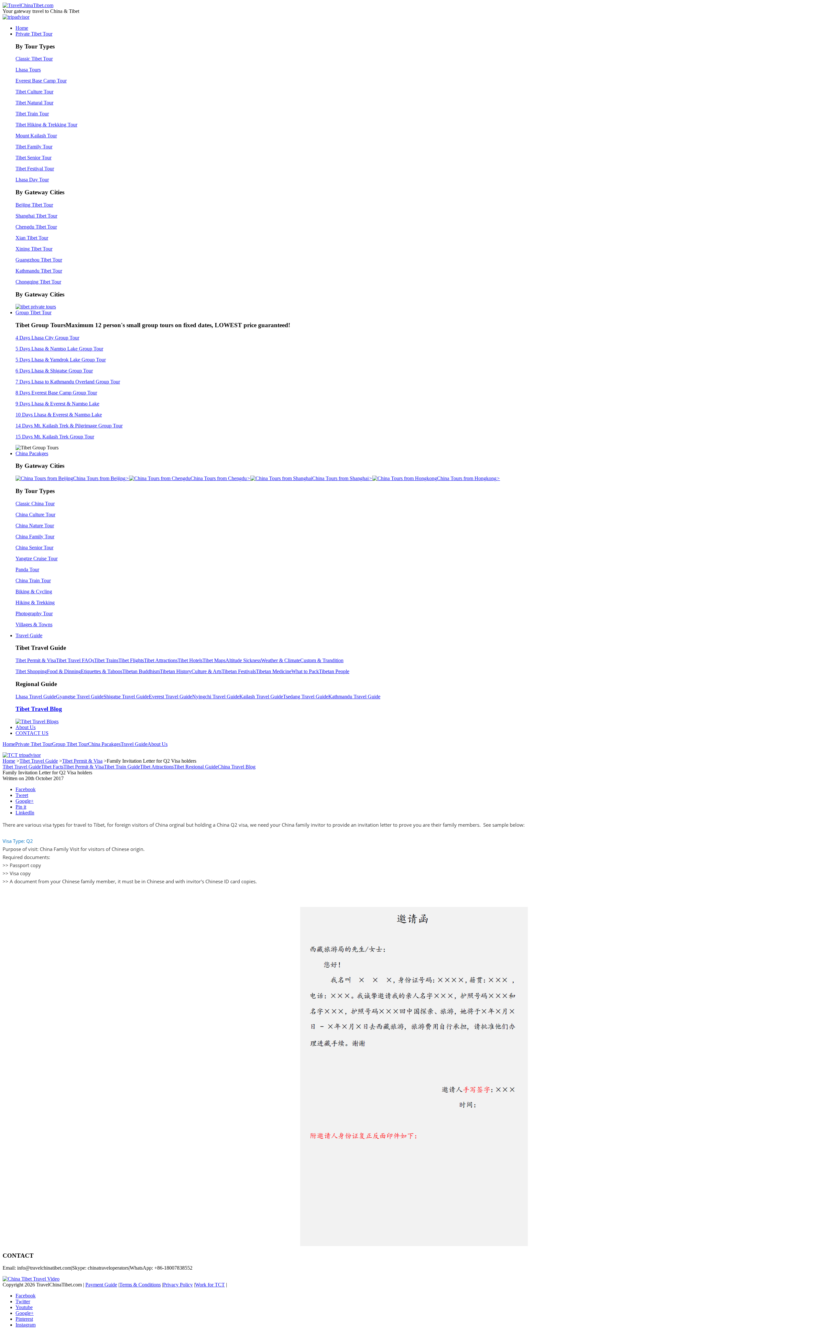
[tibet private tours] (36, 306)
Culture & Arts (206, 671)
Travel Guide (29, 635)
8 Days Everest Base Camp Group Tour (56, 392)
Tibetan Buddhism (141, 671)
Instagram (26, 1325)
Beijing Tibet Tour (34, 205)
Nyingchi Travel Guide (215, 696)
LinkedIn (25, 812)
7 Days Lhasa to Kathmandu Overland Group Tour (68, 381)
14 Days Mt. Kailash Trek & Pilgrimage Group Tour (69, 425)
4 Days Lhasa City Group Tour (47, 337)
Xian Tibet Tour (32, 238)
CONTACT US (32, 733)
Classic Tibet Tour (34, 58)
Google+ (25, 801)
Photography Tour (34, 613)
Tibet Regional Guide (196, 766)
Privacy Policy (178, 1284)
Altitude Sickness (243, 660)
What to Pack (305, 671)
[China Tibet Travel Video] (31, 1279)
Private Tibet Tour (34, 34)
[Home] (28, 5)
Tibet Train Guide (122, 766)
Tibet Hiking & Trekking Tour (46, 124)
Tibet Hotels (190, 660)
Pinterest (24, 1319)
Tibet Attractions (161, 660)
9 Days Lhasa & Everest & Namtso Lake (57, 403)
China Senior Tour (34, 547)
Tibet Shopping (31, 671)
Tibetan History (175, 671)
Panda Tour (27, 569)
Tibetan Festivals (239, 671)
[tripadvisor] (16, 17)
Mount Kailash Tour (36, 135)
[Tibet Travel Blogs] (37, 721)
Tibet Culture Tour (34, 91)
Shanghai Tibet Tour (36, 216)
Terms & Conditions (140, 1284)
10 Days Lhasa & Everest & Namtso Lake (59, 414)
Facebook (26, 789)
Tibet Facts (52, 766)
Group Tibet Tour (33, 312)
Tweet (22, 795)
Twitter (23, 1301)
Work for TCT (210, 1284)
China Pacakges (32, 453)
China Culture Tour (35, 514)
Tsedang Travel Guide (305, 696)
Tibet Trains (106, 660)
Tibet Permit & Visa (36, 660)
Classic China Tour (35, 503)
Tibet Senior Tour (33, 157)
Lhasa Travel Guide (36, 696)
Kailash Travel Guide (261, 696)
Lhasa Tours (28, 69)
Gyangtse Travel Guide (80, 696)
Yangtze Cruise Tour (37, 558)
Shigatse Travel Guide (126, 696)
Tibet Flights (131, 660)
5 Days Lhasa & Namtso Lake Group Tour (59, 348)
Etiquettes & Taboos (101, 671)
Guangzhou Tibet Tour (39, 260)
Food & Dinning (64, 671)
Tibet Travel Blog (39, 708)
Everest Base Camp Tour (41, 80)
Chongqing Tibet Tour (38, 282)
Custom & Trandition (321, 660)
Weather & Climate (280, 660)
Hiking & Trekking (35, 602)
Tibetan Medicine (273, 671)
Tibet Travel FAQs (75, 660)
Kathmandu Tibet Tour (39, 271)
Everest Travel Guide (170, 696)
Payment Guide (101, 1284)
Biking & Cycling (34, 591)
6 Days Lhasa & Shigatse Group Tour (54, 370)
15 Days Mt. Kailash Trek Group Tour (55, 436)
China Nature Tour (35, 525)
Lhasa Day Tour (32, 179)
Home (22, 28)
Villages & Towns (34, 624)
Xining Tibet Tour (34, 249)
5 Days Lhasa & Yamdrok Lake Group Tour (61, 359)
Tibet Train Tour (32, 113)
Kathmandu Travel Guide (354, 696)
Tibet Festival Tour (35, 168)
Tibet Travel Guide (38, 761)
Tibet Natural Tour (34, 102)
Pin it (21, 807)
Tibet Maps (213, 660)
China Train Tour (33, 580)
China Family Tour (35, 536)
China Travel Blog (237, 766)
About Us (26, 727)
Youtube (24, 1307)
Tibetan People (334, 671)
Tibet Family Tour (34, 146)
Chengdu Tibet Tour (36, 227)
